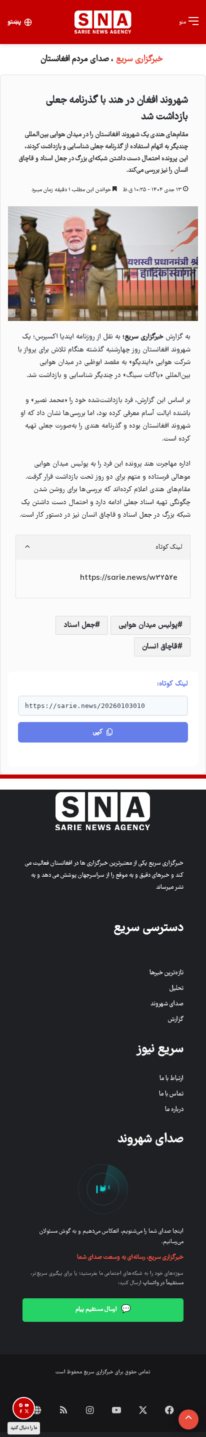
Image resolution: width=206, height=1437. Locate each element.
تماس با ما (171, 1094)
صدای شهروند (167, 1004)
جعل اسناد (79, 625)
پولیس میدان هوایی (148, 625)
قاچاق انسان (160, 646)
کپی (97, 732)
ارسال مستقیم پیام (103, 1309)
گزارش (176, 1019)
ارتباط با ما (172, 1079)
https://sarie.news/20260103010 (85, 705)
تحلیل (177, 988)
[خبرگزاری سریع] (103, 22)
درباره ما (174, 1110)
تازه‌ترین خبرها (167, 973)
